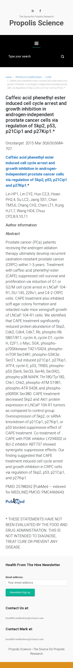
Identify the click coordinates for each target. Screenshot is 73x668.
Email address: (14, 577)
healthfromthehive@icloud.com (25, 618)
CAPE (48, 77)
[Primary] (36, 43)
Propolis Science (36, 23)
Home (9, 77)
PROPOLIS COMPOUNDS (29, 77)
